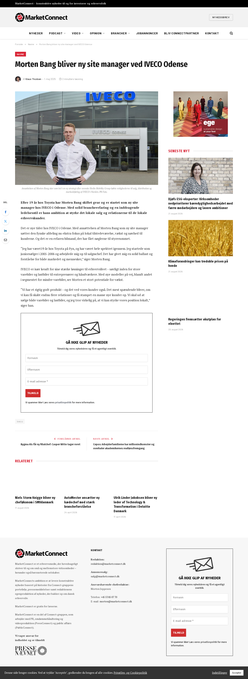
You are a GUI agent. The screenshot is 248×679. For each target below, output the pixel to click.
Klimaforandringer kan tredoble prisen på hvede (198, 263)
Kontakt (212, 33)
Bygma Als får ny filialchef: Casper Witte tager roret (50, 444)
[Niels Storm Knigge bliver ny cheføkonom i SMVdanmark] (37, 480)
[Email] (5, 239)
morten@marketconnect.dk (116, 601)
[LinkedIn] (5, 230)
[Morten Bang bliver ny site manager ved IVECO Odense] (86, 138)
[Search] (231, 33)
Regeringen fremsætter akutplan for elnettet (194, 321)
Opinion (95, 33)
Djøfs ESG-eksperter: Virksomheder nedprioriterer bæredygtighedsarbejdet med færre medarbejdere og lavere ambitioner (200, 203)
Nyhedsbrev (221, 17)
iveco (20, 421)
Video (76, 33)
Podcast (55, 33)
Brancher (119, 33)
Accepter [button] (236, 672)
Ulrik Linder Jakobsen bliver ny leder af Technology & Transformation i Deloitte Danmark (135, 504)
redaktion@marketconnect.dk (108, 563)
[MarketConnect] (41, 17)
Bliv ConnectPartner (181, 33)
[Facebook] (5, 212)
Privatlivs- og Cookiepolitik (130, 672)
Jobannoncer (147, 33)
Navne (20, 54)
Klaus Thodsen (33, 79)
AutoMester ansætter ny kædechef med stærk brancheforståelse (82, 502)
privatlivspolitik (63, 402)
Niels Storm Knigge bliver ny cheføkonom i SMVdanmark (35, 500)
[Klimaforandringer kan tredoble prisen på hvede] (200, 238)
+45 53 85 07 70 (109, 597)
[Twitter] (5, 221)
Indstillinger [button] (219, 672)
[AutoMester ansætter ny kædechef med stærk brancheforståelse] (86, 480)
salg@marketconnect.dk (105, 576)
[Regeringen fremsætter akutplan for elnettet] (200, 296)
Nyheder (36, 33)
